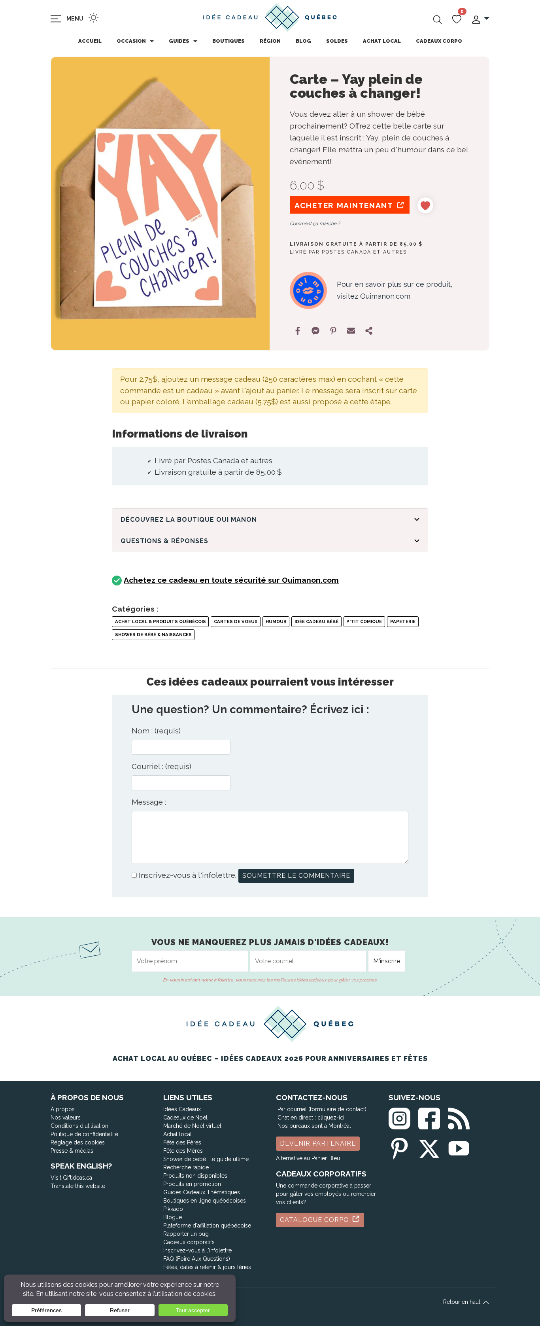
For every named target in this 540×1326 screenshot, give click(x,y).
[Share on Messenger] (315, 331)
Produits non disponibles (195, 1176)
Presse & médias (72, 1151)
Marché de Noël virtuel (192, 1126)
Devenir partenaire (318, 1143)
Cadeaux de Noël (185, 1117)
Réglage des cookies (78, 1142)
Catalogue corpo (315, 1220)
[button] (480, 19)
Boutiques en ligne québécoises (204, 1200)
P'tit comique (364, 621)
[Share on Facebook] (298, 331)
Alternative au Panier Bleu (308, 1158)
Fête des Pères (182, 1142)
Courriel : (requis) (161, 766)
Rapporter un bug (186, 1234)
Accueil (90, 41)
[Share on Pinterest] (333, 331)
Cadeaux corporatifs (189, 1242)
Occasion (131, 41)
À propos (63, 1109)
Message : (149, 801)
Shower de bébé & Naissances (153, 634)
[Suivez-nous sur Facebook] (429, 1117)
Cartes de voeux (235, 621)
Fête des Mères (183, 1151)
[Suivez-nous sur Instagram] (399, 1117)
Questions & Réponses (164, 541)
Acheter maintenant (345, 205)
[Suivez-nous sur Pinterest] (399, 1147)
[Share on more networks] (369, 331)
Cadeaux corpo (439, 41)
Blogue (172, 1217)
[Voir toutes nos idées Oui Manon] (308, 290)
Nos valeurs (66, 1117)
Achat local (382, 41)
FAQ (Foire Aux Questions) (196, 1259)
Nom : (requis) (156, 730)
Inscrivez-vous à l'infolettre (197, 1250)
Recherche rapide (186, 1167)
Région (270, 41)
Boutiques (228, 41)
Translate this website (78, 1186)
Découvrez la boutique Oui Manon (189, 519)
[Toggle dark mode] (93, 17)
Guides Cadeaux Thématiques (201, 1192)
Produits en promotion (192, 1184)
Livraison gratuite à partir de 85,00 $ (356, 244)
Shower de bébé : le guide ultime (206, 1159)
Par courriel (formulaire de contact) (322, 1109)
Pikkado (173, 1209)
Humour (276, 621)
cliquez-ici (330, 1117)
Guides (179, 41)
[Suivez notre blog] (459, 1117)
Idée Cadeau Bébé (316, 621)
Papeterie (402, 621)
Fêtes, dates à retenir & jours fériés (207, 1267)
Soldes (337, 41)
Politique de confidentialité (84, 1134)
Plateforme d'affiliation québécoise (207, 1225)
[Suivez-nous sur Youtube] (459, 1147)
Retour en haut (462, 1302)
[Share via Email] (351, 331)
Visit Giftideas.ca (71, 1177)
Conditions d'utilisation (79, 1126)
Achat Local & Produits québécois (160, 621)
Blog (303, 41)
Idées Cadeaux (182, 1109)
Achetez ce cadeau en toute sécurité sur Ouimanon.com (231, 580)
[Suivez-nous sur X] (429, 1147)
